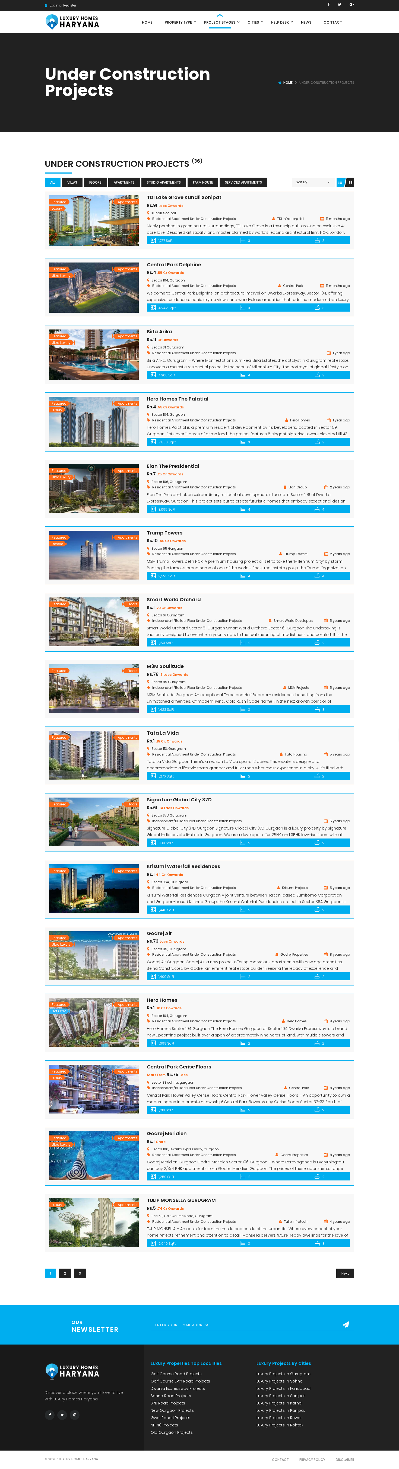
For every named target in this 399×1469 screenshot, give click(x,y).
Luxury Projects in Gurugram (283, 1374)
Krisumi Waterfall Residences (183, 866)
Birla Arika (159, 331)
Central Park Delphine (174, 264)
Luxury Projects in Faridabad (283, 1388)
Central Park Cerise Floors (179, 1066)
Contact (280, 1459)
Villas (72, 182)
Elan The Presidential (173, 466)
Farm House (203, 182)
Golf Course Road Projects (176, 1374)
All (52, 182)
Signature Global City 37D (179, 799)
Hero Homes (162, 1000)
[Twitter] (339, 4)
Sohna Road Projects (171, 1395)
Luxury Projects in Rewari (279, 1417)
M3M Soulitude (165, 666)
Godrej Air (159, 933)
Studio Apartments (164, 182)
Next (345, 1273)
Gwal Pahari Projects (170, 1417)
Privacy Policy (312, 1459)
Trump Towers (164, 532)
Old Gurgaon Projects (172, 1432)
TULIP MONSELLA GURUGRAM (181, 1200)
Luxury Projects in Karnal (279, 1403)
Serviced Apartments (243, 182)
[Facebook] (329, 4)
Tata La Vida (163, 732)
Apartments (124, 182)
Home (288, 82)
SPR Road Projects (168, 1403)
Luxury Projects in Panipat (280, 1410)
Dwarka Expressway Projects (178, 1388)
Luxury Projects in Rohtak (279, 1425)
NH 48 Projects (164, 1425)
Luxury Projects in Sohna (279, 1381)
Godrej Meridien (167, 1133)
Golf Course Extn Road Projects (180, 1381)
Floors (95, 182)
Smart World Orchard (174, 599)
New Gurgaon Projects (172, 1410)
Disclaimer (345, 1459)
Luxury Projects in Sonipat (280, 1395)
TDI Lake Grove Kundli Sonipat (184, 197)
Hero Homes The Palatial (177, 398)
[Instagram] (75, 1415)
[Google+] (352, 4)
